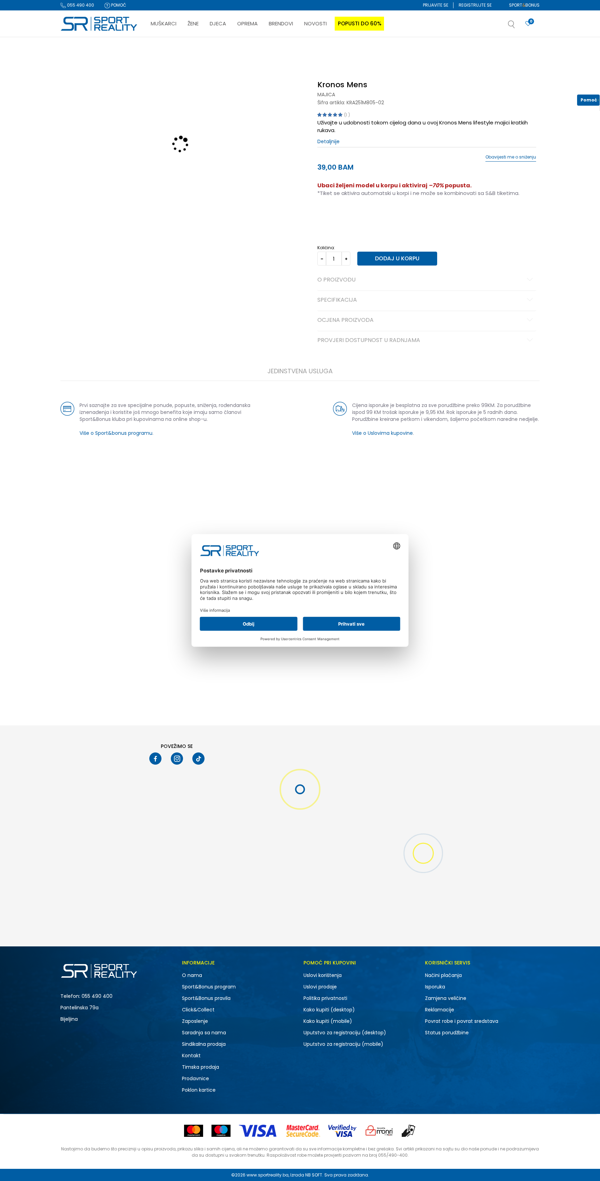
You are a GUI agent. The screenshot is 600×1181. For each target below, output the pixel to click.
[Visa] (258, 1131)
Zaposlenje (195, 1021)
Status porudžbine (447, 1032)
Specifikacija (337, 300)
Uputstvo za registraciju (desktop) (344, 1032)
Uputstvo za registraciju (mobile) (343, 1044)
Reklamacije (439, 1009)
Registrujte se (475, 5)
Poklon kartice (199, 1089)
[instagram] (177, 758)
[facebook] (155, 758)
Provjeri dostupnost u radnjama (368, 340)
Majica (326, 94)
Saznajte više (371, 51)
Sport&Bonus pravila (206, 998)
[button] (518, 26)
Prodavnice (195, 1078)
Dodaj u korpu (397, 258)
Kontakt (191, 1055)
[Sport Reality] (99, 24)
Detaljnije (328, 141)
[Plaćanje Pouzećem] (409, 1131)
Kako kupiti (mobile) (327, 1021)
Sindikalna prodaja (204, 1044)
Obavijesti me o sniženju (510, 157)
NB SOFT (313, 1175)
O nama (192, 975)
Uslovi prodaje (320, 986)
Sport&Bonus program (209, 986)
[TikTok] (198, 758)
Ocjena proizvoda (345, 320)
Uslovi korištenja (322, 975)
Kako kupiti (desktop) (329, 1009)
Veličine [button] (352, 215)
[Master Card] (193, 1131)
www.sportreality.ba (268, 1175)
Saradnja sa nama (204, 1032)
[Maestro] (221, 1131)
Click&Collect (198, 1009)
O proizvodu (336, 280)
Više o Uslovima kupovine (382, 433)
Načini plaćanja (443, 975)
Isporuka (435, 986)
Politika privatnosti (325, 998)
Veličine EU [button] (328, 215)
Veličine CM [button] (377, 215)
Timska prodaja (200, 1067)
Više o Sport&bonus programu (116, 433)
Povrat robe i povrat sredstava (461, 1021)
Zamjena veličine (445, 998)
